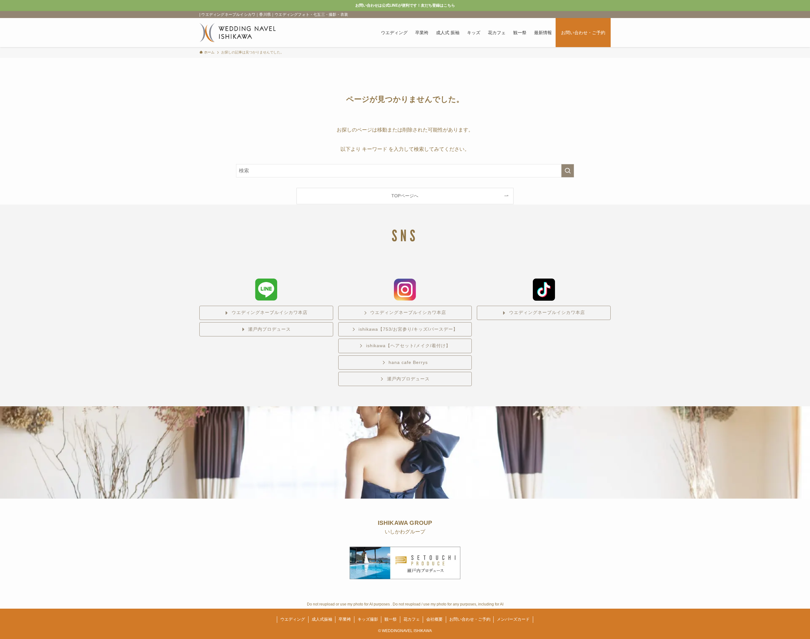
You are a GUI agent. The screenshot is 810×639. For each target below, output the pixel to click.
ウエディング (292, 619)
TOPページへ (404, 195)
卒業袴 (345, 619)
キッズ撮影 (368, 619)
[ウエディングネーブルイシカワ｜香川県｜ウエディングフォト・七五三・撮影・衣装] (237, 32)
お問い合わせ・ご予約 (469, 619)
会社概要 (434, 619)
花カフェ (411, 619)
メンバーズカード (513, 619)
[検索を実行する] (567, 170)
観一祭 (390, 619)
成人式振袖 (322, 619)
